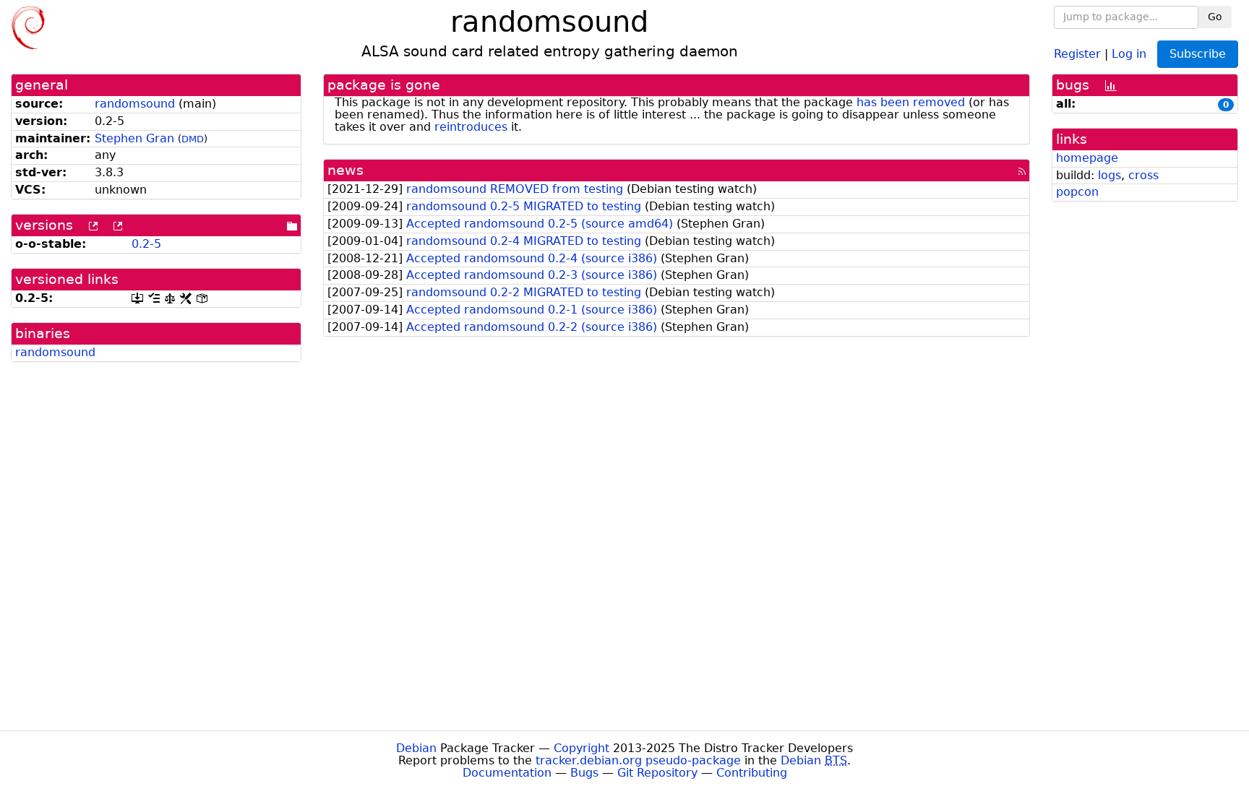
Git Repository (657, 773)
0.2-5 (146, 244)
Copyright (581, 748)
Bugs (584, 773)
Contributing (751, 773)
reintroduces (470, 127)
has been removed (911, 102)
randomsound (135, 104)
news (345, 170)
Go (1215, 16)
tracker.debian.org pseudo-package (638, 760)
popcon (1077, 192)
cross (1143, 175)
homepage (1087, 158)
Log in (1129, 53)
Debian (416, 748)
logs (1109, 175)
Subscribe (1197, 54)
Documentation (507, 773)
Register (1077, 53)
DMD (192, 139)
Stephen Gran (134, 138)
